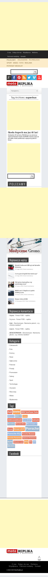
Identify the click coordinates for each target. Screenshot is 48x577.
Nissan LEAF (19, 429)
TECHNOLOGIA (34, 60)
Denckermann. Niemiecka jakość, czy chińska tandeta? (24, 334)
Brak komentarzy (28, 269)
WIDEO (15, 63)
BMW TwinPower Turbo (29, 412)
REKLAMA (28, 63)
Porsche (32, 428)
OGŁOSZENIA (22, 60)
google (9, 77)
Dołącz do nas (17, 52)
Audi (10, 412)
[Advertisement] (24, 26)
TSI (30, 442)
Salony (11, 376)
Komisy (12, 353)
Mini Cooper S (32, 424)
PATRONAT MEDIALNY (15, 66)
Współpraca (27, 52)
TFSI (26, 442)
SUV (10, 442)
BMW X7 (18, 416)
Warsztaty (12, 392)
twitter (29, 77)
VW (34, 442)
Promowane (13, 372)
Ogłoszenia (13, 361)
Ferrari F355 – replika (22, 315)
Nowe (11, 357)
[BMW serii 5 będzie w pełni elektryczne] (11, 296)
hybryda (36, 420)
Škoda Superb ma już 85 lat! (23, 132)
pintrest (19, 77)
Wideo (11, 396)
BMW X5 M (11, 416)
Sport (11, 380)
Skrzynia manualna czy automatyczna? (23, 283)
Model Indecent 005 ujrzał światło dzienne (27, 266)
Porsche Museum (28, 434)
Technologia (13, 384)
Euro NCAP (27, 420)
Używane (12, 388)
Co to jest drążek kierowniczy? (26, 274)
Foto (10, 349)
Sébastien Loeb (18, 442)
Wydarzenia (13, 399)
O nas (9, 52)
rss (24, 77)
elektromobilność (15, 420)
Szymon (12, 319)
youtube (39, 77)
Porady (11, 368)
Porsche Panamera (14, 438)
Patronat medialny (13, 56)
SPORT (9, 63)
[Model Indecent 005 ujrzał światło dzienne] (11, 270)
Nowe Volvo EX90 (21, 299)
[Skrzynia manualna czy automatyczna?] (11, 287)
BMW (16, 411)
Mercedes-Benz (20, 424)
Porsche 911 (14, 433)
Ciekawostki (13, 345)
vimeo (34, 77)
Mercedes (11, 424)
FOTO (21, 63)
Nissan (10, 429)
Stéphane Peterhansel (29, 438)
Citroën (25, 416)
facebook (14, 77)
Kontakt (23, 56)
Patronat (12, 365)
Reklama (35, 52)
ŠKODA (11, 446)
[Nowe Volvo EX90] (11, 304)
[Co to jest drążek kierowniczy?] (11, 279)
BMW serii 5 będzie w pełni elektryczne (25, 291)
